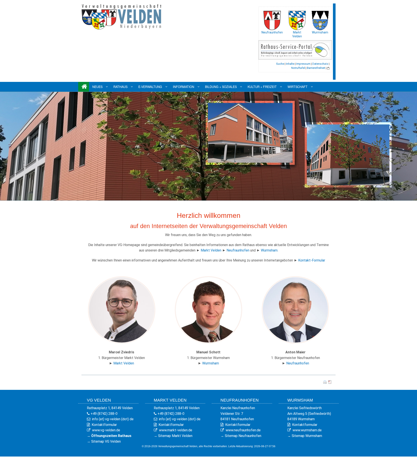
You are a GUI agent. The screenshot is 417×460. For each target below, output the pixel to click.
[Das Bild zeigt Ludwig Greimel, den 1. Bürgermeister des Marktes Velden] (121, 310)
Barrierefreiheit (316, 67)
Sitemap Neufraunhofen (243, 436)
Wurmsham (320, 32)
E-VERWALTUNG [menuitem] (150, 86)
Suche (280, 63)
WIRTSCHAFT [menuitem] (298, 86)
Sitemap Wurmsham (307, 436)
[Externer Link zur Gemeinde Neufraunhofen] (272, 19)
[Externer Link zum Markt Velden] (297, 19)
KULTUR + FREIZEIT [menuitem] (262, 86)
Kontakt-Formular (311, 260)
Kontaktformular (104, 425)
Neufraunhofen (272, 32)
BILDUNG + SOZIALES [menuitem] (221, 86)
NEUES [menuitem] (97, 86)
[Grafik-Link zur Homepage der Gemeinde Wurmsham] (320, 19)
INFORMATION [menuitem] (183, 86)
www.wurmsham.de (307, 430)
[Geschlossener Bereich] (328, 67)
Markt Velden (211, 250)
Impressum (303, 63)
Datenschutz (320, 63)
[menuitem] (83, 87)
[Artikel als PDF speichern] (330, 382)
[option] (208, 146)
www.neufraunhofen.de (243, 430)
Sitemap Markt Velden (175, 436)
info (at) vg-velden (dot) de (113, 419)
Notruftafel (298, 67)
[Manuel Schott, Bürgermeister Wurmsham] (208, 310)
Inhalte (290, 63)
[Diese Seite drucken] (325, 382)
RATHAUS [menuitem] (120, 86)
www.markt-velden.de (175, 430)
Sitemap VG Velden (106, 441)
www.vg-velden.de (106, 430)
